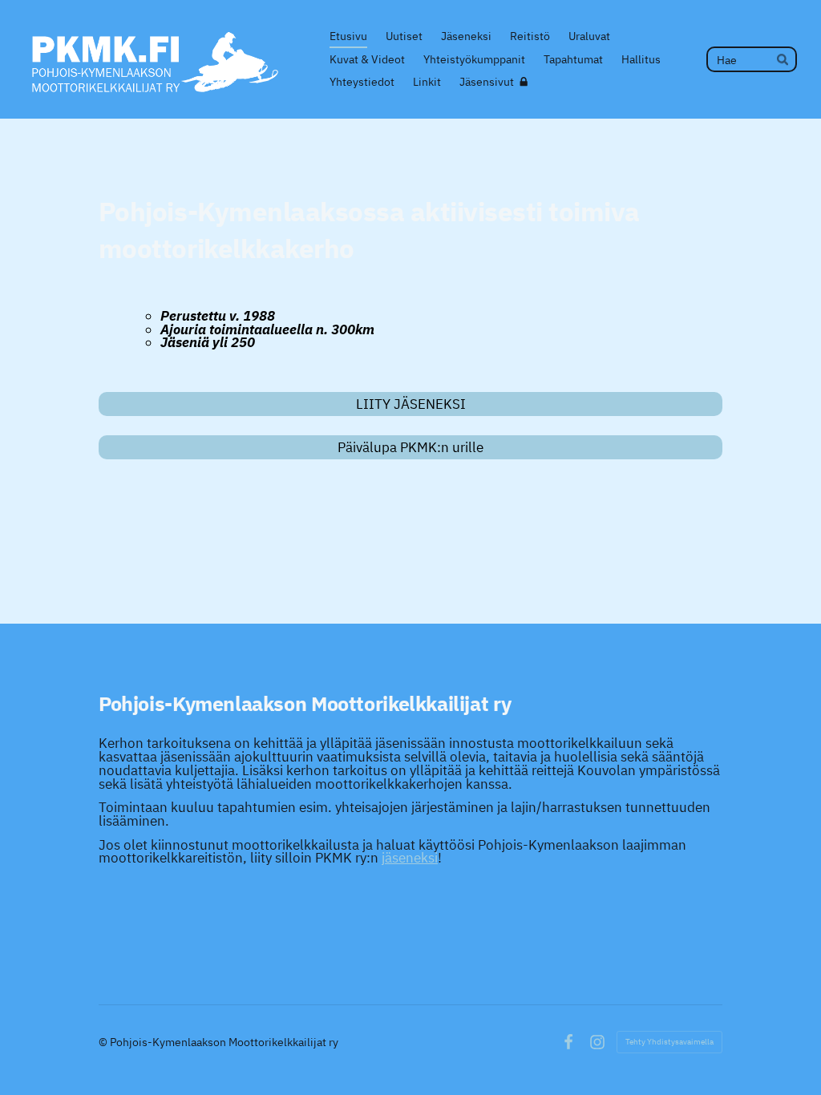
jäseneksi (410, 858)
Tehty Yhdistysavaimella (669, 1041)
